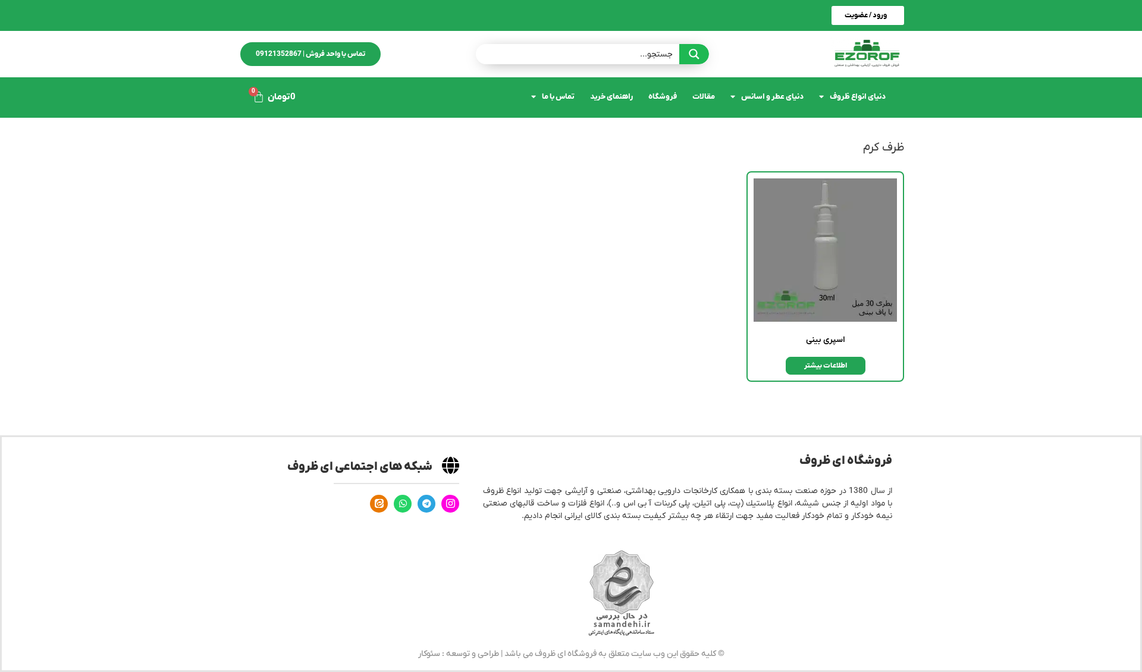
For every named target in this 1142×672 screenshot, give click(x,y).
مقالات (703, 97)
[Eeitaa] (379, 504)
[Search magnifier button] (694, 54)
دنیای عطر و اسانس (772, 97)
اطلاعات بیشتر (825, 365)
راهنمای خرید (611, 97)
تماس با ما (558, 97)
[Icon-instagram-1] (450, 504)
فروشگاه (662, 97)
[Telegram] (426, 504)
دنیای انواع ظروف (858, 97)
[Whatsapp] (403, 504)
